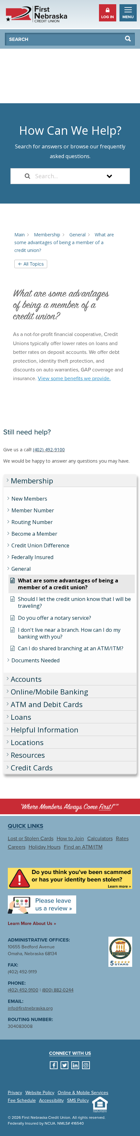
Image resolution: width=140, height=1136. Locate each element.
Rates (122, 838)
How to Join (70, 838)
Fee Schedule (22, 1100)
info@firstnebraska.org (30, 1008)
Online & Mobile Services (83, 1093)
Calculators (100, 838)
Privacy (15, 1093)
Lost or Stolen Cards (30, 838)
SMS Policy (78, 1100)
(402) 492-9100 (49, 449)
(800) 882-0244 (58, 990)
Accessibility (51, 1100)
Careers (16, 847)
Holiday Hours (45, 847)
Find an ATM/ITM (83, 847)
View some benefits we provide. (74, 378)
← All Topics (31, 264)
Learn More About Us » (32, 923)
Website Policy (39, 1093)
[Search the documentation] (27, 176)
